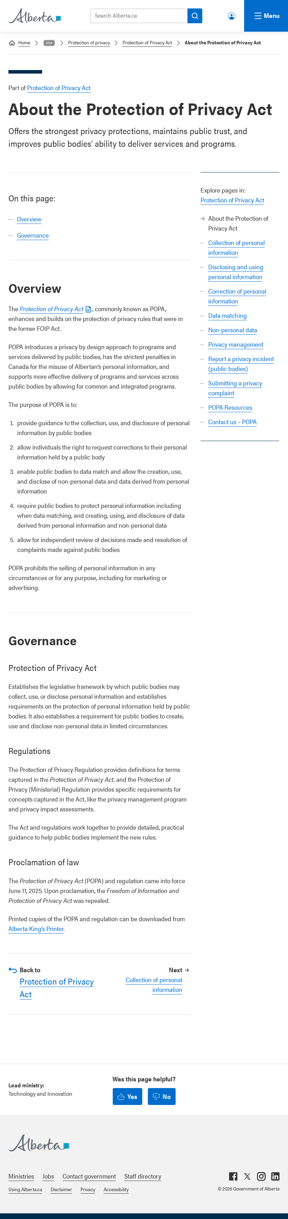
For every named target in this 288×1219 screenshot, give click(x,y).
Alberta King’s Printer (36, 928)
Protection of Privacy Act (147, 42)
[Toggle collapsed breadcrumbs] (49, 43)
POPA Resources (230, 407)
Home (24, 42)
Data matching (227, 315)
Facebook (233, 1176)
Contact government (89, 1175)
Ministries (21, 1175)
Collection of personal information (154, 984)
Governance (33, 235)
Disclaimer (61, 1189)
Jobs (48, 1175)
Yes (132, 1096)
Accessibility (116, 1189)
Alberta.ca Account (232, 14)
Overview (29, 218)
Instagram (261, 1176)
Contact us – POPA (232, 421)
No (167, 1096)
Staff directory (142, 1175)
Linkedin (275, 1176)
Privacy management (235, 344)
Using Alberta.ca (25, 1189)
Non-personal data (232, 329)
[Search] (195, 15)
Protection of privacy (89, 42)
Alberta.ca (137, 1143)
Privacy (87, 1189)
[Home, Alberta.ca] (34, 15)
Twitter (247, 1176)
